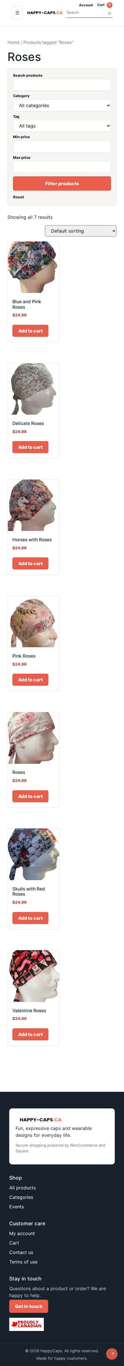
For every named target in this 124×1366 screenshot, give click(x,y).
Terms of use (23, 1262)
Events (16, 1207)
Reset (18, 197)
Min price (21, 137)
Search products (27, 75)
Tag (16, 116)
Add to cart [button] (30, 331)
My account (22, 1233)
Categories (21, 1197)
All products (22, 1188)
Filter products (62, 183)
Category (21, 96)
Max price (22, 157)
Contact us (21, 1252)
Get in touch (28, 1306)
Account (86, 5)
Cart (104, 5)
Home (13, 42)
